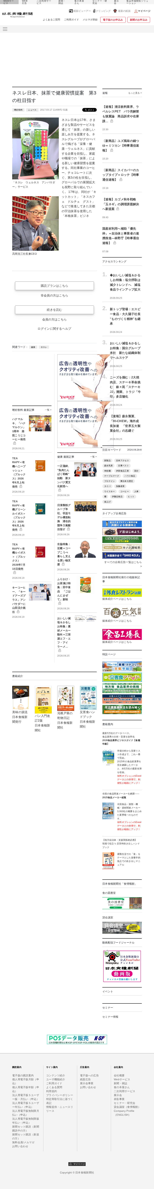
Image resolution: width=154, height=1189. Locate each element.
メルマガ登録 (90, 19)
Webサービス (122, 1079)
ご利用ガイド (71, 19)
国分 (136, 471)
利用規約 (51, 1091)
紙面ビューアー (82, 11)
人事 (136, 491)
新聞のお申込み (138, 19)
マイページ (78, 1164)
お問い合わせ (20, 1146)
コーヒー (124, 491)
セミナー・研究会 (99, 2)
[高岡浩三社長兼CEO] (35, 223)
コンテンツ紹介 (55, 1075)
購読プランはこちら (54, 285)
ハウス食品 (130, 476)
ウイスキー (109, 491)
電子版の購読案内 (23, 1075)
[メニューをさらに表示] (5, 29)
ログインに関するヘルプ (54, 328)
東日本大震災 (126, 481)
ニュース (32, 110)
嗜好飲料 (18, 110)
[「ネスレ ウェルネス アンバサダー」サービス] (35, 148)
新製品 (107, 460)
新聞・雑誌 (62, 2)
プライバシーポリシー (59, 1095)
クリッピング (103, 11)
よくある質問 (54, 1087)
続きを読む (54, 309)
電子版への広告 (89, 1075)
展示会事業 (86, 1083)
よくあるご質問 (51, 19)
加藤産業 (120, 486)
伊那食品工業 (122, 471)
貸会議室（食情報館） (127, 1106)
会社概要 (119, 1075)
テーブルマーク (111, 476)
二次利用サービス (44, 2)
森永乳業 (108, 465)
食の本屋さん (79, 2)
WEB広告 (25, 2)
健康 (33, 347)
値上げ (107, 502)
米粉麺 (107, 471)
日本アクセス (122, 460)
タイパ (107, 486)
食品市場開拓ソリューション (137, 2)
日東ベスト (123, 465)
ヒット (131, 496)
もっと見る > (135, 93)
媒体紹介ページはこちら (117, 598)
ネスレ (44, 347)
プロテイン (109, 481)
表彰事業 (119, 1099)
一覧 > (48, 410)
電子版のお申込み (113, 19)
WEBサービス (8, 2)
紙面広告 (85, 1079)
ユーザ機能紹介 (55, 1079)
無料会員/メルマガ (23, 1142)
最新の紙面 (124, 11)
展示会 (116, 2)
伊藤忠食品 (117, 496)
